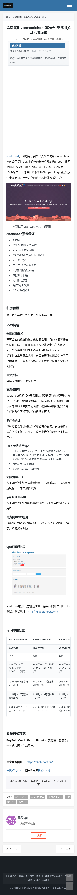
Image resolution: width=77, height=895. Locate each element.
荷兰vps (23, 802)
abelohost (12, 156)
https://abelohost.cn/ (40, 762)
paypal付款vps (32, 16)
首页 (8, 16)
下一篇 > (65, 849)
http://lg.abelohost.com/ (43, 611)
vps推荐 (17, 16)
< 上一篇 (11, 849)
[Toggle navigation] (69, 5)
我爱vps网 (44, 770)
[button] (38, 835)
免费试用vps (14, 770)
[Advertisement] (38, 109)
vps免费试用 (37, 797)
